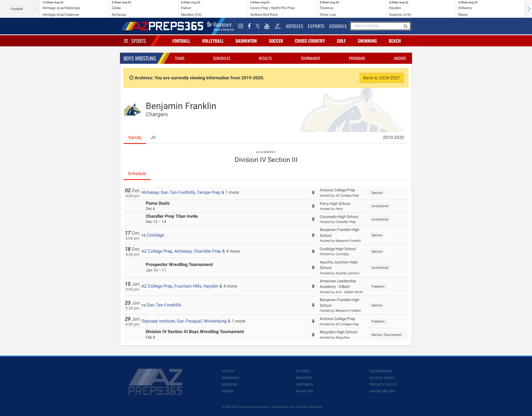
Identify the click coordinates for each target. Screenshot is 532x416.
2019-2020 (393, 137)
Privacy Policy (383, 384)
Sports (138, 40)
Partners (304, 384)
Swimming (367, 40)
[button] (528, 9)
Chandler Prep (207, 251)
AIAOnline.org (383, 391)
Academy (230, 384)
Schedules (221, 58)
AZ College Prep (156, 251)
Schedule (137, 173)
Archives (304, 378)
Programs (357, 58)
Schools (338, 26)
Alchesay (150, 192)
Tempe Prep (208, 192)
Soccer (276, 40)
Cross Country (310, 40)
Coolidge (155, 235)
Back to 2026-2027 (381, 77)
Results (265, 58)
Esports (316, 26)
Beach (395, 40)
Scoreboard (381, 371)
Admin (227, 391)
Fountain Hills (187, 286)
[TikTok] (278, 26)
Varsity (135, 137)
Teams (180, 58)
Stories (303, 371)
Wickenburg (215, 321)
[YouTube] (266, 26)
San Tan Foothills (178, 192)
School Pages (382, 378)
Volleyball (213, 40)
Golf (341, 40)
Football (17, 9)
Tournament (310, 58)
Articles (294, 26)
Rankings (230, 378)
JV (153, 137)
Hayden (210, 286)
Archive (400, 58)
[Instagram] (240, 26)
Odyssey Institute (158, 321)
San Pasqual (189, 321)
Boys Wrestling (140, 58)
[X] (257, 26)
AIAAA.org (305, 391)
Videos (228, 371)
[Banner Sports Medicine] (220, 26)
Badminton (246, 40)
